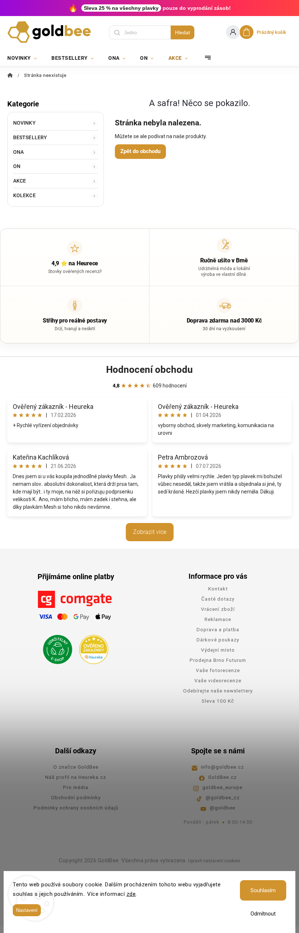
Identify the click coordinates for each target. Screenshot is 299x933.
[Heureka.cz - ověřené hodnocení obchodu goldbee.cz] (91, 647)
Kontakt (218, 589)
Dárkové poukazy (218, 640)
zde (131, 894)
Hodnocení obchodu (149, 369)
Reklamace (218, 619)
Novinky (24, 123)
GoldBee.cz (222, 777)
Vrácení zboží (218, 609)
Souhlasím (263, 890)
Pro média (75, 787)
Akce (19, 181)
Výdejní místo (218, 650)
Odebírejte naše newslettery (218, 691)
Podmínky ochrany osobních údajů (76, 808)
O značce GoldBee (75, 767)
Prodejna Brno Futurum (218, 660)
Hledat (182, 32)
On (16, 166)
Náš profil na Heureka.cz (75, 777)
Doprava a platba (218, 629)
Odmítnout (263, 913)
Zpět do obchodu (140, 151)
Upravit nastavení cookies (214, 860)
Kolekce (24, 195)
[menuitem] (25, 58)
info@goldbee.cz (222, 767)
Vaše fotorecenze (218, 670)
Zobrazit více (149, 531)
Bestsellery (30, 137)
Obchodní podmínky (76, 797)
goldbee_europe (222, 787)
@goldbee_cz (223, 797)
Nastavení (27, 910)
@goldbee (222, 808)
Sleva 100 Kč (218, 701)
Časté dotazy (217, 599)
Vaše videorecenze (217, 680)
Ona (18, 152)
